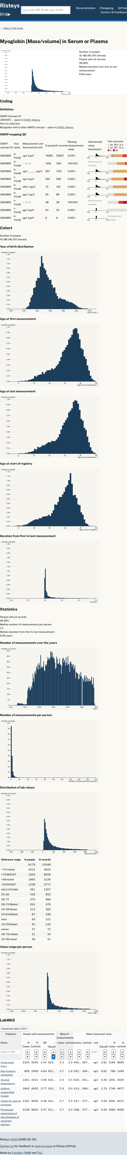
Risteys (10, 5)
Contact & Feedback (114, 12)
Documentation (85, 8)
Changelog (107, 8)
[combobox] (45, 10)
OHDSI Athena (31, 119)
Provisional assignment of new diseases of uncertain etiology (10, 1117)
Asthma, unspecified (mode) (7, 1092)
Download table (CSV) (14, 1028)
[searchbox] (45, 10)
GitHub (122, 8)
